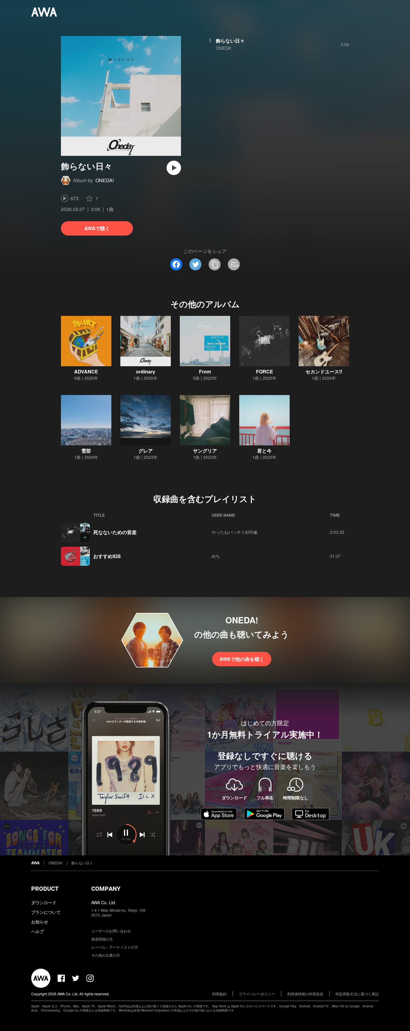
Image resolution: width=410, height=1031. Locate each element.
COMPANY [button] (105, 888)
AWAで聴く (97, 228)
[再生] (174, 168)
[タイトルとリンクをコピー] (215, 264)
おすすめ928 (107, 556)
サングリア (205, 450)
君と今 (264, 450)
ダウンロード (43, 902)
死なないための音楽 (115, 532)
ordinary (145, 371)
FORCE (264, 371)
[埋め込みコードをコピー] (234, 264)
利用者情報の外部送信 (305, 993)
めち (216, 556)
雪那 (86, 450)
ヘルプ (37, 931)
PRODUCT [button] (45, 888)
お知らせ (39, 922)
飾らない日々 (230, 40)
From (205, 371)
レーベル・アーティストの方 (114, 946)
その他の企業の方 (105, 955)
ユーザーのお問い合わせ (111, 930)
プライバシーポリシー (257, 993)
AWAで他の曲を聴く (241, 658)
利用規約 (219, 993)
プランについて (46, 912)
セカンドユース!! (324, 371)
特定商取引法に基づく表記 (357, 993)
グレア (145, 450)
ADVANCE (86, 371)
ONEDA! (104, 180)
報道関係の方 (102, 938)
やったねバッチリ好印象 (235, 532)
